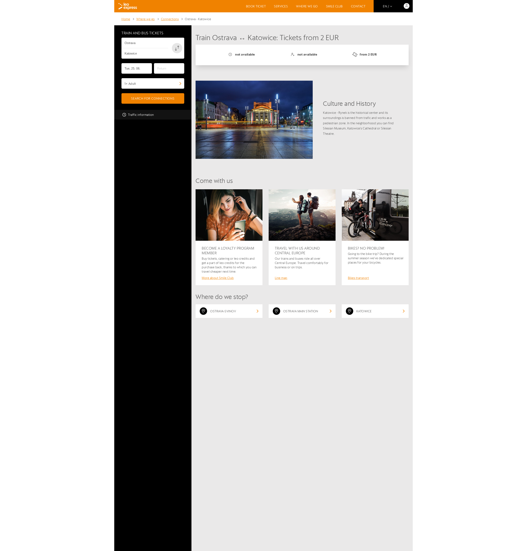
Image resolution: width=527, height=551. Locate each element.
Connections (170, 19)
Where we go (307, 6)
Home (125, 19)
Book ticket (256, 6)
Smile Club (334, 6)
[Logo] (127, 6)
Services (281, 6)
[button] (177, 48)
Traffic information (141, 114)
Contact (358, 6)
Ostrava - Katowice (198, 19)
